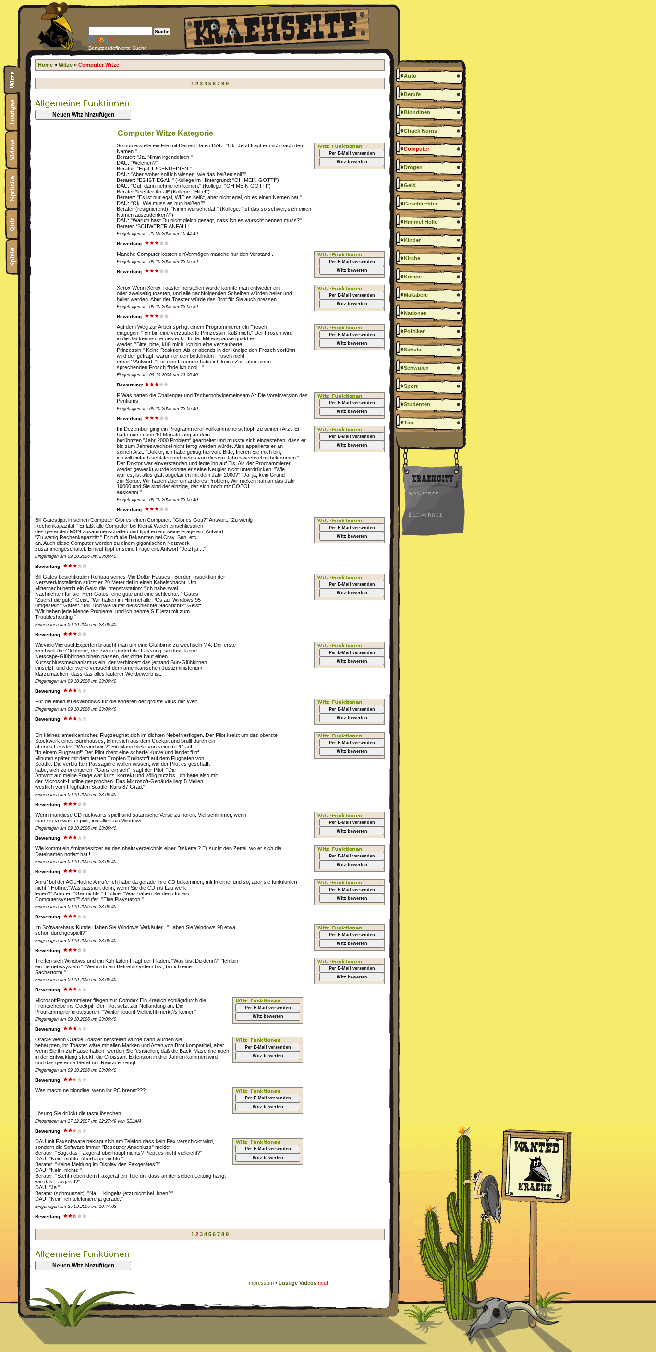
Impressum (260, 1283)
